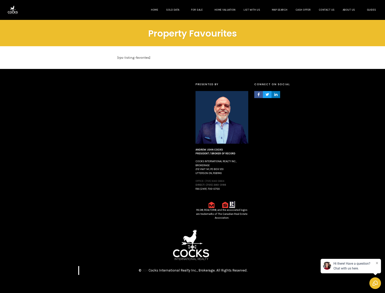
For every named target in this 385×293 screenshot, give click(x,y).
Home (154, 9)
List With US (252, 9)
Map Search (280, 9)
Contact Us (327, 9)
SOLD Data (172, 9)
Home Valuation (225, 9)
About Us (349, 9)
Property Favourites (192, 33)
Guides (371, 9)
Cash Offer (303, 9)
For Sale (197, 9)
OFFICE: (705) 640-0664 (210, 180)
